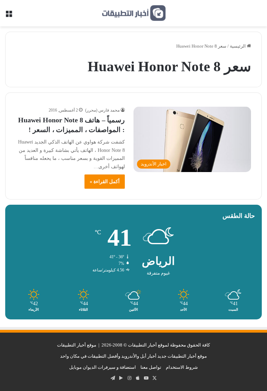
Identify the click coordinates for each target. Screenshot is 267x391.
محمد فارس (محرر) (102, 110)
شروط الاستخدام (182, 367)
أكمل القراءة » (105, 181)
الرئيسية (238, 46)
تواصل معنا (150, 367)
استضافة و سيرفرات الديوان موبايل (102, 367)
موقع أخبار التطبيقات (76, 345)
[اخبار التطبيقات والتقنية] (133, 13)
